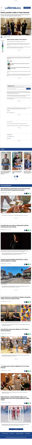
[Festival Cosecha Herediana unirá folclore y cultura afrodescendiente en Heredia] (16, 275)
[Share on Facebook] (2, 44)
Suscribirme (28, 88)
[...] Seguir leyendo (25, 215)
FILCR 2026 (3, 355)
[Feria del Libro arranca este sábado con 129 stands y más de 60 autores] (16, 344)
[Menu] (2, 8)
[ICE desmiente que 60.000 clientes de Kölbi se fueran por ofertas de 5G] (9, 68)
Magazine (4, 10)
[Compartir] (2, 51)
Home (1, 10)
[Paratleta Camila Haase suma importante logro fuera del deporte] (9, 64)
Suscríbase (27, 433)
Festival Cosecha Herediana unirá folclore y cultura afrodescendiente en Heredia (14, 260)
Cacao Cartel (15, 324)
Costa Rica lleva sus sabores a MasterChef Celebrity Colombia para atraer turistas (14, 226)
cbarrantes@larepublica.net (10, 136)
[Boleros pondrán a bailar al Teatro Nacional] (16, 26)
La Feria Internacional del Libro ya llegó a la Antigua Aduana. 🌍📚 (17, 172)
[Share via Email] (2, 49)
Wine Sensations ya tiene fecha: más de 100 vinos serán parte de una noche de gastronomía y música (15, 189)
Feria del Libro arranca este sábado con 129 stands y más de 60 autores (15, 330)
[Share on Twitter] (2, 46)
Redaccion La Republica (7, 36)
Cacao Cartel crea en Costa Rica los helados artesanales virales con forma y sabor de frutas (16, 297)
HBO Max (6, 425)
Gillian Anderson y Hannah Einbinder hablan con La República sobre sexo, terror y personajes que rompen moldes (15, 398)
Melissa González (4, 192)
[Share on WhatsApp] (2, 48)
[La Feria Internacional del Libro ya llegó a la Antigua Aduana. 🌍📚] (17, 161)
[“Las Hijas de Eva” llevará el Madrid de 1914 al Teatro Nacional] (16, 381)
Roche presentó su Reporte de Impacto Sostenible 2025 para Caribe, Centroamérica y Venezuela (6, 172)
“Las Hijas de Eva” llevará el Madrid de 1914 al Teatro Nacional (15, 367)
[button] (27, 8)
